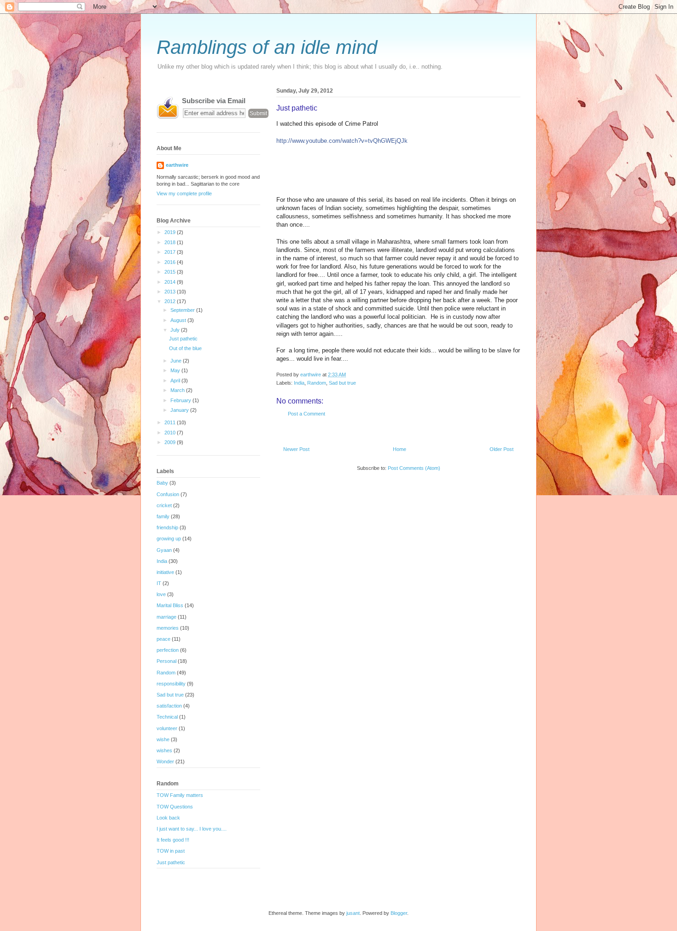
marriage (166, 617)
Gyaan (164, 550)
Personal (166, 661)
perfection (168, 650)
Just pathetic (183, 338)
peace (163, 639)
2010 (170, 432)
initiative (165, 572)
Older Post (502, 449)
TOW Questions (175, 806)
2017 (170, 252)
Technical (167, 717)
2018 (170, 242)
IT (159, 583)
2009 (170, 442)
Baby (162, 483)
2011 (170, 422)
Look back (168, 817)
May (175, 370)
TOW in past (171, 851)
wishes (164, 750)
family (163, 516)
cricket (164, 505)
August (178, 320)
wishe (163, 739)
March (178, 390)
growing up (169, 538)
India (299, 383)
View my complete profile (184, 193)
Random (316, 383)
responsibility (171, 683)
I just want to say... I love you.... (192, 828)
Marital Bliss (170, 605)
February (181, 400)
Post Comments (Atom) (414, 468)
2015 (170, 272)
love (161, 594)
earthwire (177, 165)
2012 (170, 301)
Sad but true (342, 383)
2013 (170, 291)
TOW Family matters (180, 795)
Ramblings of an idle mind (267, 47)
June (176, 360)
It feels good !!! (173, 840)
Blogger (399, 913)
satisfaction (169, 705)
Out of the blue (185, 348)
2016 (170, 262)
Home (399, 449)
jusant (353, 913)
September (183, 310)
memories (168, 628)
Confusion (168, 494)
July (175, 330)
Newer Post (296, 449)
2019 (170, 232)
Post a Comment (306, 413)
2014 (170, 282)
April (175, 380)
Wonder (165, 761)
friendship (167, 527)
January (180, 410)
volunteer (167, 728)
